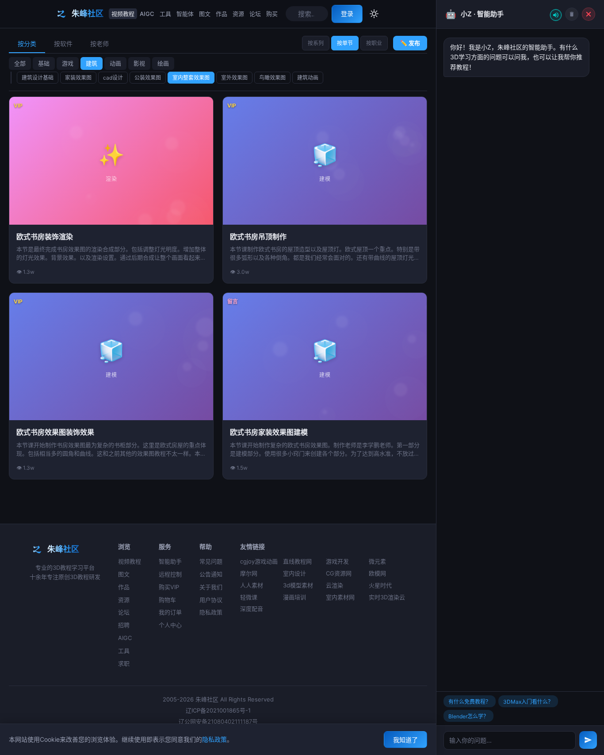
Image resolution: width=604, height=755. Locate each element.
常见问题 (210, 561)
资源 (238, 13)
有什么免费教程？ (469, 701)
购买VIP (169, 586)
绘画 (163, 63)
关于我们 (210, 586)
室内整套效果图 (191, 77)
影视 (139, 63)
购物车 (167, 599)
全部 (20, 63)
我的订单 (170, 612)
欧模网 (377, 573)
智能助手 (170, 561)
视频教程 (122, 13)
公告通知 (210, 574)
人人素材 (251, 585)
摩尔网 (248, 573)
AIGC (147, 13)
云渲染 (334, 585)
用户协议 (210, 599)
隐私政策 (210, 612)
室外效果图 (234, 77)
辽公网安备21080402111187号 (218, 721)
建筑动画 (307, 77)
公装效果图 (147, 77)
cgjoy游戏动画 (259, 561)
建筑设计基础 (38, 77)
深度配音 (251, 608)
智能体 (185, 13)
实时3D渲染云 (387, 597)
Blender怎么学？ (468, 716)
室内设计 (294, 573)
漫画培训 (294, 597)
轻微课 (248, 597)
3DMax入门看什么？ (528, 701)
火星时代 (380, 585)
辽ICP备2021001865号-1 (218, 710)
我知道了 (405, 740)
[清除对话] (571, 14)
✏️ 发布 (410, 42)
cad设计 (113, 77)
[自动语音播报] (556, 15)
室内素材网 (340, 597)
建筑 (91, 63)
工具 (165, 13)
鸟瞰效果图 (272, 77)
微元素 (377, 561)
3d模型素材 (298, 585)
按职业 (374, 43)
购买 (272, 13)
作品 (221, 13)
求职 (124, 663)
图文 (204, 13)
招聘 (124, 625)
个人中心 (170, 625)
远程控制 (170, 574)
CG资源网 (339, 573)
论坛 (255, 13)
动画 (115, 63)
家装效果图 (78, 77)
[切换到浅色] (374, 14)
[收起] (588, 14)
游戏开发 (337, 561)
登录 (347, 13)
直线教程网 (297, 561)
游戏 (67, 63)
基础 (44, 63)
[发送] (588, 740)
